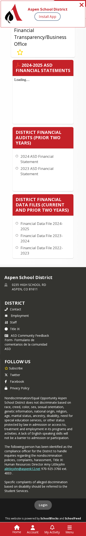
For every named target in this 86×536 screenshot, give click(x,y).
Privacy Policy (19, 388)
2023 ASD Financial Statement (37, 171)
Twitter (15, 375)
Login (43, 505)
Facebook (17, 381)
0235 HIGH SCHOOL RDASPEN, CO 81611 (29, 287)
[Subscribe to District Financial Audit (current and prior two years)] (20, 52)
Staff (13, 322)
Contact (15, 309)
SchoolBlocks (49, 518)
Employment (20, 316)
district (15, 303)
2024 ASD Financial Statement (37, 159)
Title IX (15, 329)
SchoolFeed (73, 518)
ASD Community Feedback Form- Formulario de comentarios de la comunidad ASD (27, 342)
